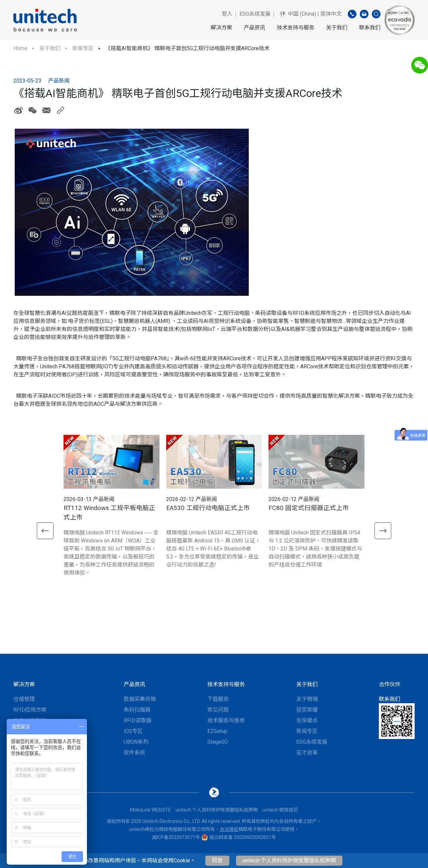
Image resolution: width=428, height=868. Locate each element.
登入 (227, 14)
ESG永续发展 (255, 14)
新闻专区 (83, 48)
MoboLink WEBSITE (150, 810)
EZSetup (217, 731)
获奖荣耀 (307, 710)
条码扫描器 (137, 710)
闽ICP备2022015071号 (176, 837)
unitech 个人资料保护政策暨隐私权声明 (289, 860)
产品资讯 (254, 27)
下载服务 (218, 699)
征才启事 (307, 752)
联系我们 (370, 27)
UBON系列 (136, 742)
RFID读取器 (137, 720)
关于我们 (336, 27)
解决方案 (221, 27)
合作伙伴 (389, 684)
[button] (45, 530)
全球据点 (307, 720)
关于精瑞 (307, 699)
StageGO (217, 742)
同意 (217, 860)
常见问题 (218, 710)
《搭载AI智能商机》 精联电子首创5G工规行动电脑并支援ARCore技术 (187, 48)
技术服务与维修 (226, 720)
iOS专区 (133, 731)
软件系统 (134, 752)
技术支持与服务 (295, 27)
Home (20, 48)
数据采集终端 (140, 699)
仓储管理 (24, 699)
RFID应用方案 (29, 710)
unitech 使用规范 (280, 810)
